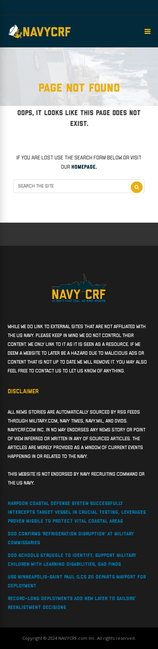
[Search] (137, 187)
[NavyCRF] (40, 38)
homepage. (84, 167)
